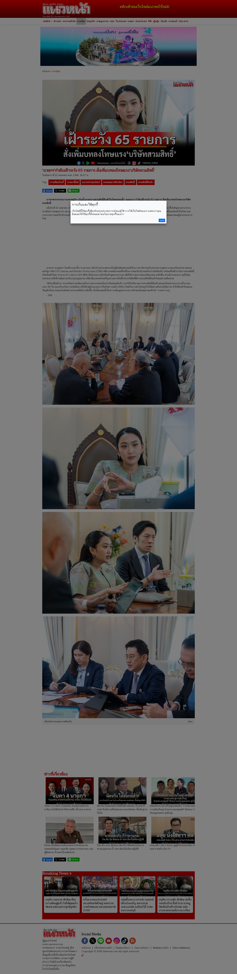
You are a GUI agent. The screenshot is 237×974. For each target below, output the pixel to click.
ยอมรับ (162, 220)
